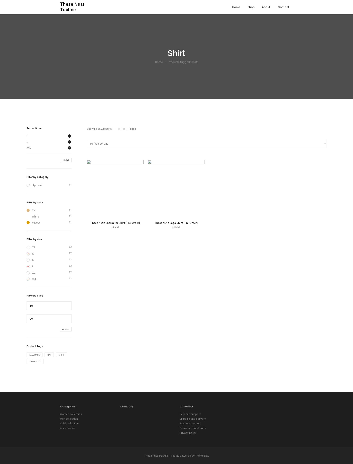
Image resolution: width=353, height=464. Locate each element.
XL (33, 272)
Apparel (37, 185)
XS (33, 247)
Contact (283, 7)
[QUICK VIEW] (129, 213)
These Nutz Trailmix (72, 7)
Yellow (36, 222)
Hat (49, 355)
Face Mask (34, 355)
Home (236, 7)
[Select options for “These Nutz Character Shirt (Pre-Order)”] (101, 213)
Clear (66, 160)
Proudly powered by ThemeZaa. (189, 455)
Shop (251, 7)
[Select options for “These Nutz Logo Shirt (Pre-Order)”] (162, 213)
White (35, 216)
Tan (34, 210)
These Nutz (35, 361)
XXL (29, 147)
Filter (65, 329)
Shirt (61, 355)
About (266, 7)
